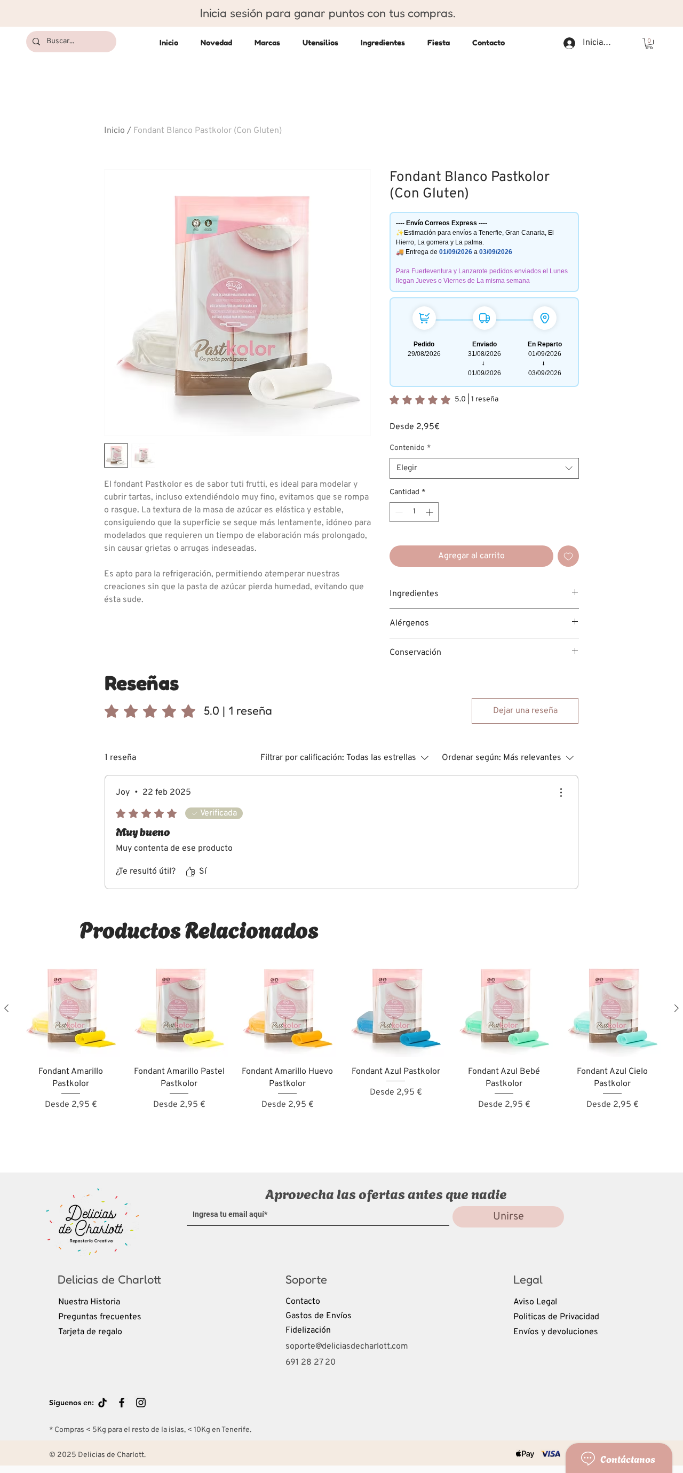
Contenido (410, 448)
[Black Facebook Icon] (121, 1402)
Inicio (114, 130)
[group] (341, 1056)
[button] (649, 43)
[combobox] (484, 468)
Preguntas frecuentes (99, 1317)
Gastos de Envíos (318, 1316)
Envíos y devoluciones (555, 1332)
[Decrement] (397, 512)
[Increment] (430, 512)
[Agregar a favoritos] (568, 556)
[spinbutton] (414, 512)
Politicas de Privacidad (556, 1317)
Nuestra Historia (89, 1302)
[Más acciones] (560, 792)
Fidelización (308, 1330)
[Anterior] (6, 1008)
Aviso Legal (535, 1302)
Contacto (302, 1301)
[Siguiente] (676, 1008)
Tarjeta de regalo (90, 1332)
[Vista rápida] (71, 1008)
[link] (444, 400)
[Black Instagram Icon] (140, 1402)
